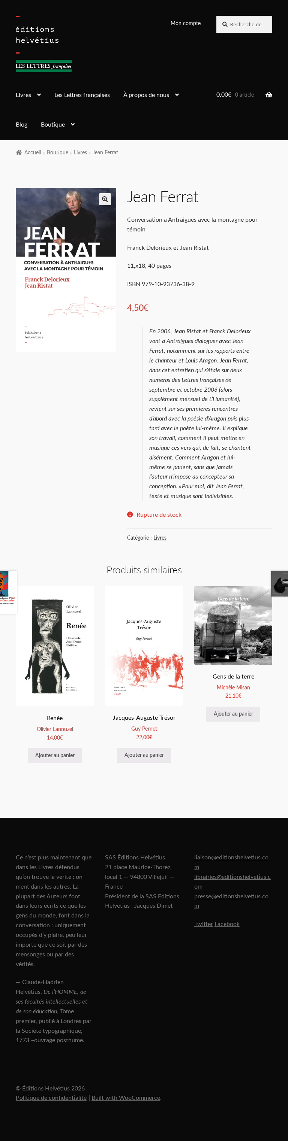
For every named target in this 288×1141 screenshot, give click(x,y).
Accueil (32, 152)
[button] (105, 199)
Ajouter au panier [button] (55, 755)
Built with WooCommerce (126, 1098)
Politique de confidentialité (51, 1098)
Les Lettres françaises (82, 95)
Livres (23, 95)
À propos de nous (146, 95)
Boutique (53, 125)
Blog (21, 125)
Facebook (227, 924)
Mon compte (186, 23)
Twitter (203, 924)
